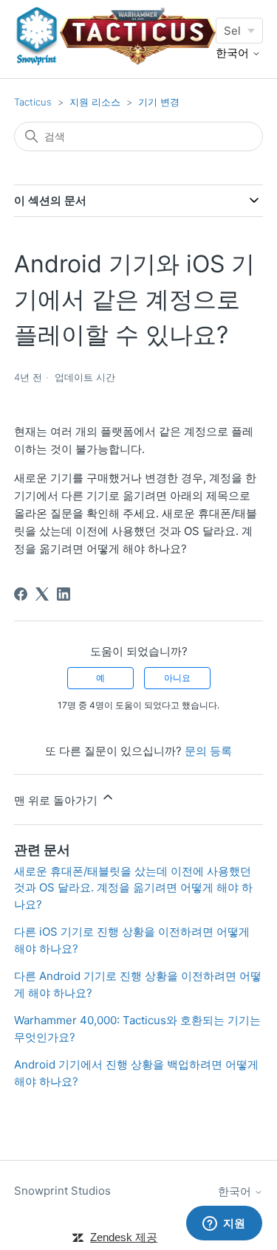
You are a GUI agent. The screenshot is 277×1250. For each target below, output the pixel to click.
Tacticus (33, 102)
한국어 (234, 52)
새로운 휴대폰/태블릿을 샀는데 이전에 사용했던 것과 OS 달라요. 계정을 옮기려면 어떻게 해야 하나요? (133, 887)
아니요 (177, 677)
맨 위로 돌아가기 (57, 800)
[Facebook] (20, 594)
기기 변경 (158, 102)
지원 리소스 (94, 102)
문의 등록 (208, 751)
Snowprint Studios (62, 1191)
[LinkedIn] (63, 594)
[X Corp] (42, 594)
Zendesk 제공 (123, 1237)
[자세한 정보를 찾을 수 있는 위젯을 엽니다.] (223, 1224)
